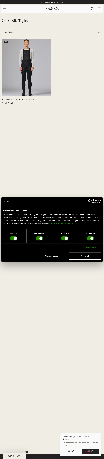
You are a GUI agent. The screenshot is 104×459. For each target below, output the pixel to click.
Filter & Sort (9, 32)
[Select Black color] (6, 93)
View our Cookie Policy (62, 224)
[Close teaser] (26, 452)
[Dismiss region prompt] (97, 437)
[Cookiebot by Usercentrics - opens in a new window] (90, 201)
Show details (90, 248)
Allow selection (51, 256)
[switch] (39, 238)
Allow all (85, 256)
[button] (14, 456)
